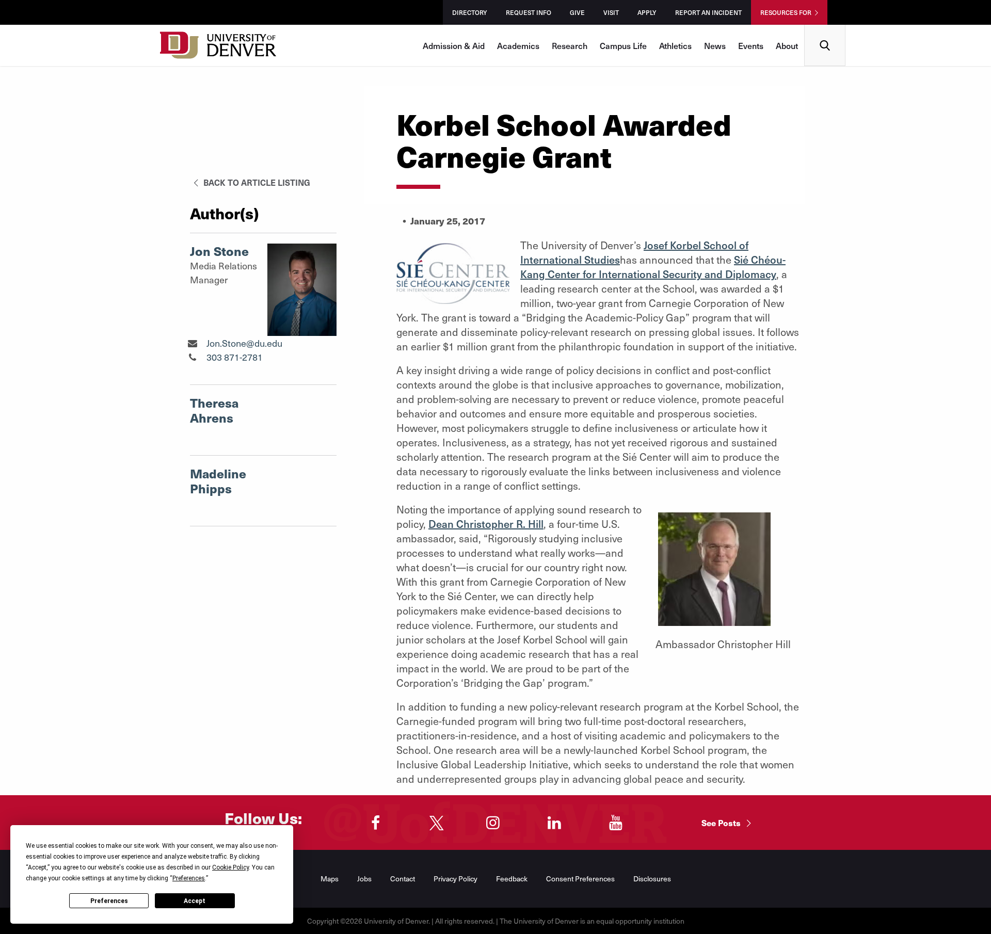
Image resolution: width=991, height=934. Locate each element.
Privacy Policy (455, 878)
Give (577, 12)
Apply (647, 12)
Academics (518, 45)
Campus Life (623, 45)
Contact (402, 878)
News (715, 45)
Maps (330, 878)
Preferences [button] (188, 878)
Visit (611, 12)
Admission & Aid (454, 45)
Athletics (675, 45)
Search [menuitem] (825, 28)
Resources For (785, 12)
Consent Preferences (580, 878)
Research (569, 45)
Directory (469, 12)
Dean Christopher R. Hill (486, 524)
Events (750, 45)
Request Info (528, 12)
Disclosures (652, 878)
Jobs (364, 878)
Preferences (109, 901)
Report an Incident (708, 12)
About (787, 45)
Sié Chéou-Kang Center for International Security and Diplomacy (653, 266)
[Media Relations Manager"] (192, 343)
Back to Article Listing (255, 182)
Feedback (512, 878)
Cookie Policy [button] (230, 867)
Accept (194, 901)
